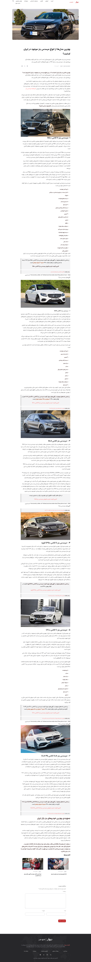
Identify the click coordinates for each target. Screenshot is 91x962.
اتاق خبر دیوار (67, 945)
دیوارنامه (26, 1)
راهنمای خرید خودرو (67, 66)
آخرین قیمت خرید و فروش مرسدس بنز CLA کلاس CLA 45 (46, 808)
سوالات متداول (55, 951)
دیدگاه (64, 891)
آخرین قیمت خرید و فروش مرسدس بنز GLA (45, 499)
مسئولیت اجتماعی (34, 1)
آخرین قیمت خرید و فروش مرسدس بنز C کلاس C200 (45, 713)
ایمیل (43, 910)
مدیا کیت (65, 951)
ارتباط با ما (26, 951)
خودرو (61, 66)
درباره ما (34, 951)
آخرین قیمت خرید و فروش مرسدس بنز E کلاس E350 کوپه (46, 590)
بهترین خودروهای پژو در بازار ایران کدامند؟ (56, 408)
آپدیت (52, 1)
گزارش (41, 1)
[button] (27, 66)
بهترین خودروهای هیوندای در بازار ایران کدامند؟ (55, 813)
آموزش (46, 1)
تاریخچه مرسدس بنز (31, 89)
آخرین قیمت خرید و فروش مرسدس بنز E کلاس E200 (45, 403)
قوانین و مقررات (44, 951)
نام (65, 910)
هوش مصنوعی (19, 1)
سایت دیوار (17, 3)
